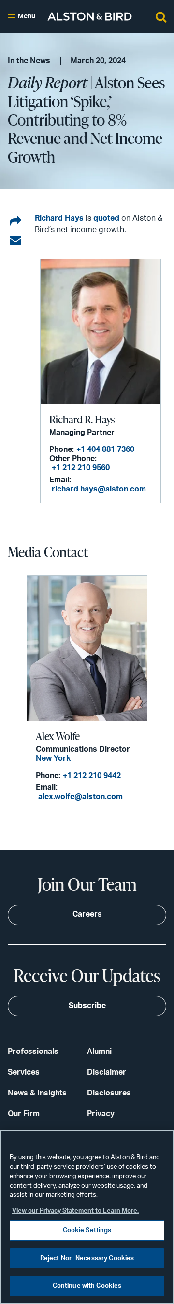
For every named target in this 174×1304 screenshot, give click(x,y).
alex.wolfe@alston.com (80, 796)
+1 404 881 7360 (105, 449)
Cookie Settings (87, 1230)
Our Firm (24, 1114)
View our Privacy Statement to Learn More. (75, 1211)
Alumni (99, 1051)
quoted (106, 218)
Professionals (33, 1051)
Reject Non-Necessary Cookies (87, 1258)
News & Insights (37, 1093)
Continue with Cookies (87, 1286)
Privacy (101, 1114)
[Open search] (161, 16)
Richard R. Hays (82, 419)
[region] (87, 1217)
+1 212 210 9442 (92, 776)
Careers (87, 914)
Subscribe (87, 1006)
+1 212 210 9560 (81, 468)
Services (24, 1072)
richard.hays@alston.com (99, 489)
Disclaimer (106, 1072)
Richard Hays (59, 218)
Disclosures (109, 1093)
